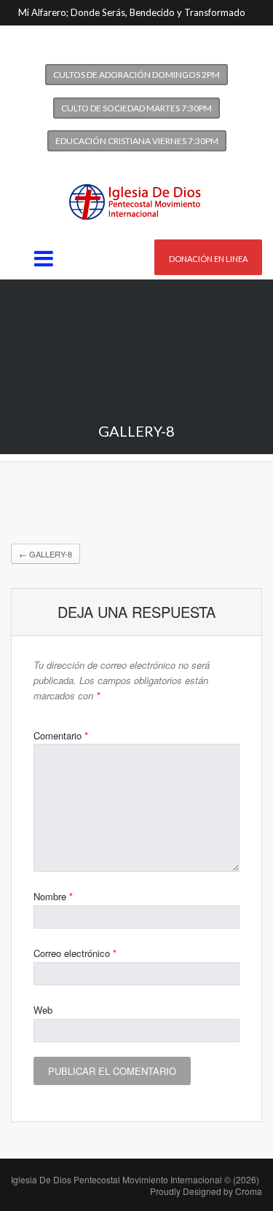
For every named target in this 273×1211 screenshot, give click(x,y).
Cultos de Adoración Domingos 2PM (136, 74)
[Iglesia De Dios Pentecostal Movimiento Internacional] (137, 197)
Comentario (60, 735)
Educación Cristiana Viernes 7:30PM (136, 140)
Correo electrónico (74, 953)
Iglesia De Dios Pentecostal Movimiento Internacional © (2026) (135, 1179)
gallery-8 (45, 554)
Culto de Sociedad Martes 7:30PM (136, 108)
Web (42, 1010)
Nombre (53, 896)
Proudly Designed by (206, 1191)
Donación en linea (208, 258)
